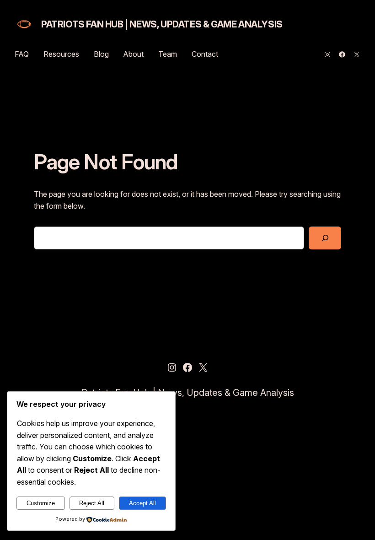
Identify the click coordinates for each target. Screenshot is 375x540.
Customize (41, 503)
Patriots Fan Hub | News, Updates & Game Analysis (162, 24)
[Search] (325, 238)
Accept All (142, 503)
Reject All (91, 503)
